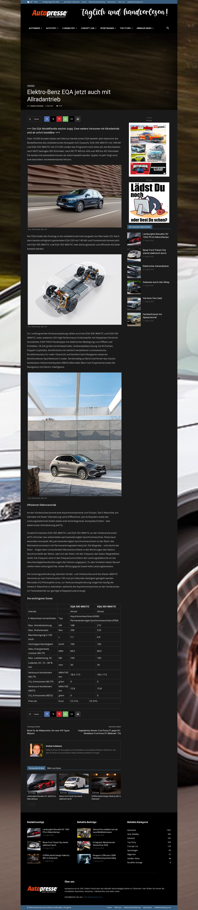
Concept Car (87, 28)
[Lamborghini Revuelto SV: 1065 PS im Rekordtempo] (41, 784)
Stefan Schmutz (37, 106)
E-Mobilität (68, 28)
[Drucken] (78, 119)
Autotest (51, 28)
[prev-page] (28, 804)
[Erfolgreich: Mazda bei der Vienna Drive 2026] (84, 846)
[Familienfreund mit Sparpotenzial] (134, 319)
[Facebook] (47, 119)
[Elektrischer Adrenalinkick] (134, 271)
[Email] (71, 119)
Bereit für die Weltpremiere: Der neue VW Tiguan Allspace (48, 732)
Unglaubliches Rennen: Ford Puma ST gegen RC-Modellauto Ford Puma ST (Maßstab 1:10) (99, 732)
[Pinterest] (59, 119)
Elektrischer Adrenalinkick (156, 266)
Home (84, 2)
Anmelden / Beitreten (72, 2)
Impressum (111, 2)
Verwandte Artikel (36, 768)
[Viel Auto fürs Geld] (134, 303)
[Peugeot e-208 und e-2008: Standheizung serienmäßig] (84, 858)
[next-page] (33, 804)
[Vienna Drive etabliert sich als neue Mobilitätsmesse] (84, 833)
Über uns (121, 2)
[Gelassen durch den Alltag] (134, 287)
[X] (53, 119)
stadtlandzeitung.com (135, 2)
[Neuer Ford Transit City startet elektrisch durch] (74, 784)
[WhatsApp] (65, 119)
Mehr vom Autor (54, 768)
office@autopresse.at (93, 897)
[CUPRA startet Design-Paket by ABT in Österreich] (106, 784)
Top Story (125, 28)
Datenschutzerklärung (97, 2)
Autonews (34, 28)
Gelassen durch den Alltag (156, 282)
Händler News (144, 28)
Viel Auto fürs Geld (152, 298)
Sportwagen (107, 28)
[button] (167, 28)
